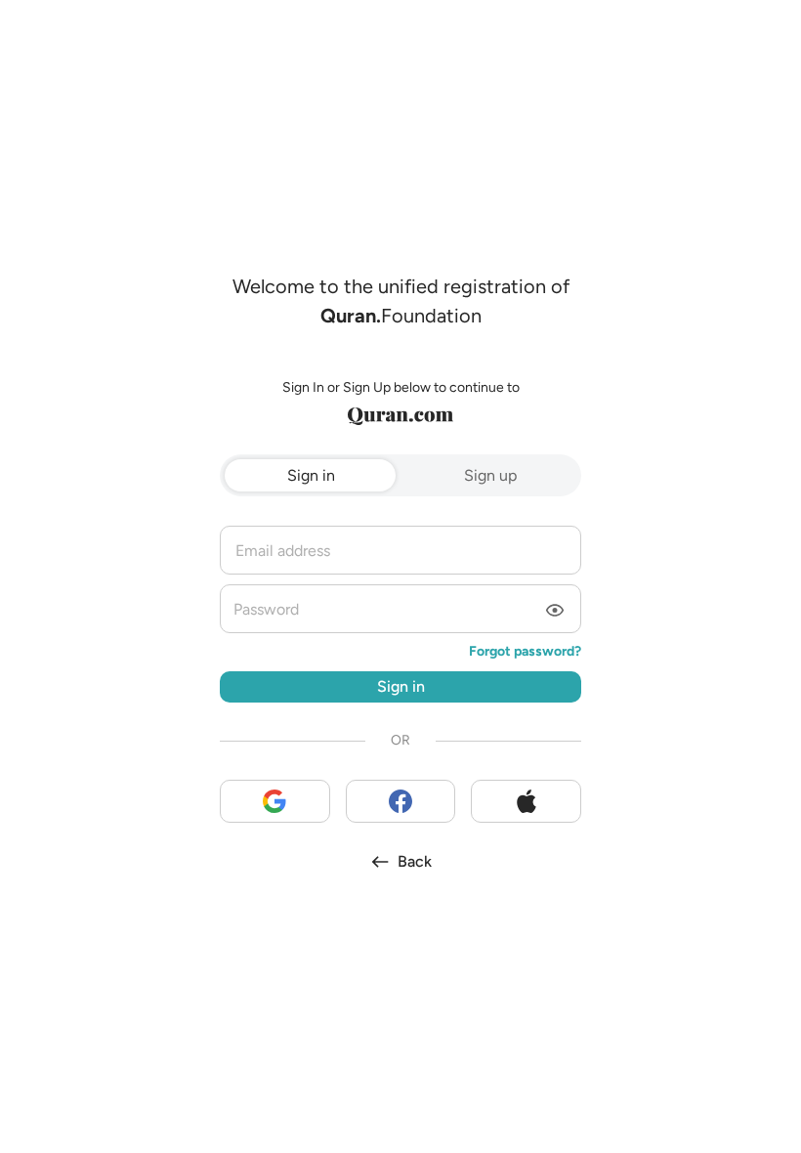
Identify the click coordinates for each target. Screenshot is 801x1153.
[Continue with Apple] (526, 801)
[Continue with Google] (275, 801)
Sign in (311, 475)
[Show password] (554, 611)
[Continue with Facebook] (401, 801)
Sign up (490, 475)
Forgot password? (525, 651)
